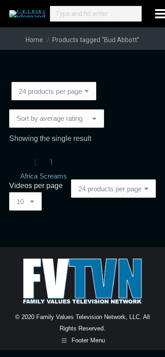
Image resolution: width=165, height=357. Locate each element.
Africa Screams (43, 176)
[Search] (133, 14)
